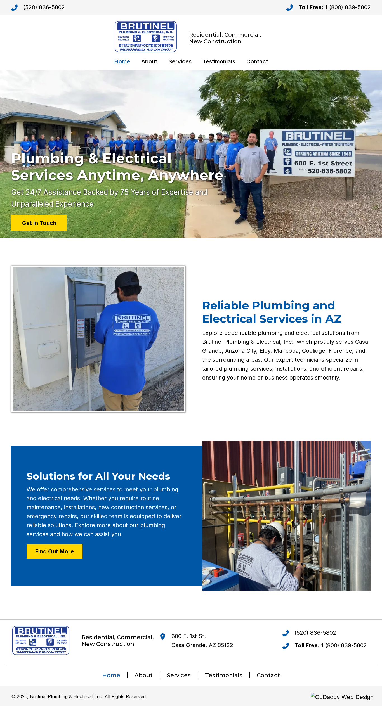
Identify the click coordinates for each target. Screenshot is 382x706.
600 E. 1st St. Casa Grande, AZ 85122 (202, 640)
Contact (268, 675)
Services (179, 675)
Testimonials (223, 675)
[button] (39, 223)
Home (111, 675)
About (144, 675)
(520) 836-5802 (44, 7)
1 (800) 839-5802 (348, 7)
